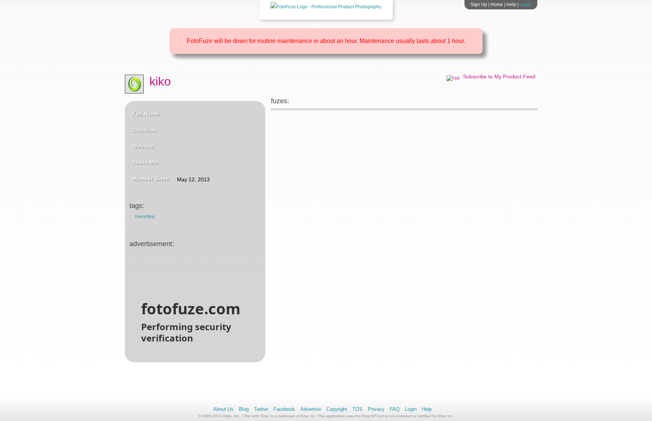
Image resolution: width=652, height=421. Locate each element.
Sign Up (479, 4)
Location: (144, 130)
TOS (357, 409)
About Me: (145, 162)
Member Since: (151, 179)
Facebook (284, 409)
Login (525, 4)
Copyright (336, 409)
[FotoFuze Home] (326, 6)
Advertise (310, 409)
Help (511, 4)
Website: (143, 146)
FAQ (395, 409)
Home (497, 4)
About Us (223, 409)
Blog (244, 409)
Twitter (261, 409)
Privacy (376, 409)
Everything (145, 216)
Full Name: (146, 114)
